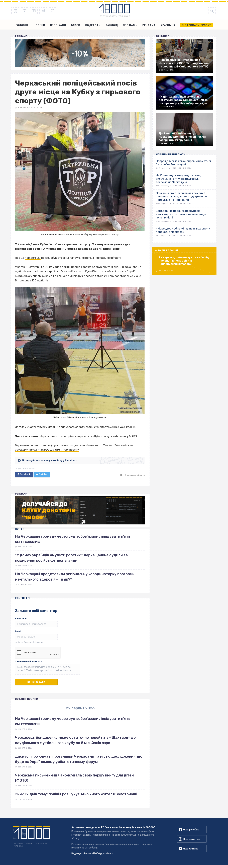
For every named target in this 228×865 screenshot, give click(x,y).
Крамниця (168, 25)
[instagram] (24, 10)
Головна (22, 25)
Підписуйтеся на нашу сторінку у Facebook (49, 460)
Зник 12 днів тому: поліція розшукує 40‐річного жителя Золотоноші (76, 794)
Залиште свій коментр (28, 661)
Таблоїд (111, 25)
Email (18, 631)
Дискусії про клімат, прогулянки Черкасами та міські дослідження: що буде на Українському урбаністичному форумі (78, 759)
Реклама (149, 25)
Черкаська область (135, 475)
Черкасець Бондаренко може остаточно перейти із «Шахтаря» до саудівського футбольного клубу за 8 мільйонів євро (75, 740)
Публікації (58, 25)
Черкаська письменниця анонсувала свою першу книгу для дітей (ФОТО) (74, 778)
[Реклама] (80, 53)
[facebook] (15, 10)
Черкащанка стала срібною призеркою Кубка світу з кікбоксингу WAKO (88, 436)
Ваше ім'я (21, 618)
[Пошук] (211, 10)
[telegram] (43, 10)
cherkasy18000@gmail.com (98, 853)
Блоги (75, 25)
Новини (39, 25)
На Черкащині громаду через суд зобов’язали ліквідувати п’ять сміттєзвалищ (72, 721)
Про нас (129, 25)
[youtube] (34, 10)
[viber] (52, 10)
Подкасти (92, 25)
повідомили (33, 257)
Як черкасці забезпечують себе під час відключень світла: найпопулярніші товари (184, 261)
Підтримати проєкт (196, 25)
